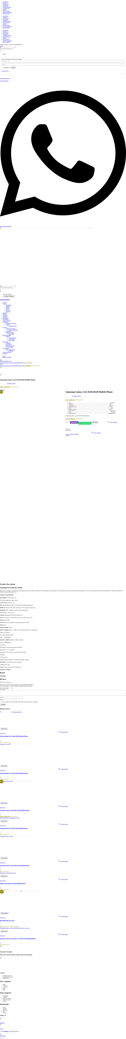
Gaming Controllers (13, 330)
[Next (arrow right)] (2, 1038)
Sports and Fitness (7, 352)
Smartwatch (5, 319)
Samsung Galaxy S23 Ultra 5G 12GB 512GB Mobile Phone (18, 938)
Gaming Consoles (10, 332)
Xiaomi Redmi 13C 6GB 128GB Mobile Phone (14, 773)
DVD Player (9, 344)
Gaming (5, 327)
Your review (3, 689)
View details (3, 580)
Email (2, 699)
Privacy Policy (6, 11)
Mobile (4, 314)
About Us (5, 3)
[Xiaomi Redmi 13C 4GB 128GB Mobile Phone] (11, 712)
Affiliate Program (7, 7)
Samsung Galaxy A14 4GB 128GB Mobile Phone (14, 865)
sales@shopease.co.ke (5, 78)
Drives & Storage (7, 320)
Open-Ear (8, 311)
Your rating (3, 688)
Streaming (8, 343)
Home (4, 356)
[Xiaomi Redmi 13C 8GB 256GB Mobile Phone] (10, 818)
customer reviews (11, 383)
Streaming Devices (10, 345)
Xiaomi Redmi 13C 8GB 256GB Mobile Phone (14, 828)
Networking (5, 348)
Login (13, 67)
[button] (0, 291)
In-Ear (7, 309)
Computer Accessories (11, 323)
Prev (1, 359)
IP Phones (11, 351)
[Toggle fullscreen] (2, 1037)
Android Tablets (12, 337)
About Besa (5, 1)
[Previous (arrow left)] (0, 1038)
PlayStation (8, 331)
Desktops (5, 313)
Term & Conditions (7, 12)
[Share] (3, 1037)
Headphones (9, 305)
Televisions (5, 341)
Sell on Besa (6, 4)
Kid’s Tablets (12, 340)
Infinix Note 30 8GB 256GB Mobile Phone (12, 883)
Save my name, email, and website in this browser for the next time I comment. (20, 702)
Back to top (2, 1035)
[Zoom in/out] (0, 1037)
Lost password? (5, 71)
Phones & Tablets (7, 335)
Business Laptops (13, 326)
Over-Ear (8, 310)
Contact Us (5, 5)
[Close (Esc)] (5, 1037)
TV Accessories (9, 347)
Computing (5, 322)
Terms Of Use (6, 8)
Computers (5, 315)
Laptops (5, 302)
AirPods (8, 306)
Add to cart (2, 389)
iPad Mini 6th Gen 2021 (7, 920)
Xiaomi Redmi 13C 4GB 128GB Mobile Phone (14, 736)
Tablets (7, 336)
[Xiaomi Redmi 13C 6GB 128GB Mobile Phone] (15, 744)
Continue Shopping (9, 296)
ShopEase (6, 1031)
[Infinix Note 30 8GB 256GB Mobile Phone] (8, 873)
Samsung (68, 435)
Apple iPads (11, 339)
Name (2, 697)
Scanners (5, 353)
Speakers (5, 316)
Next (1, 364)
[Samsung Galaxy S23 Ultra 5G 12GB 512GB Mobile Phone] (14, 928)
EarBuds (8, 307)
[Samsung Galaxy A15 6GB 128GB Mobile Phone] (16, 781)
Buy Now (95, 422)
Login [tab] (4, 54)
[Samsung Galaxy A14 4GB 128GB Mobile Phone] (16, 836)
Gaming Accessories (10, 328)
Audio (4, 303)
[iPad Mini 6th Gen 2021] (20, 891)
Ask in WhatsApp (85, 423)
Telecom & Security (10, 349)
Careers (4, 9)
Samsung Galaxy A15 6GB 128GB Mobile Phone (14, 810)
